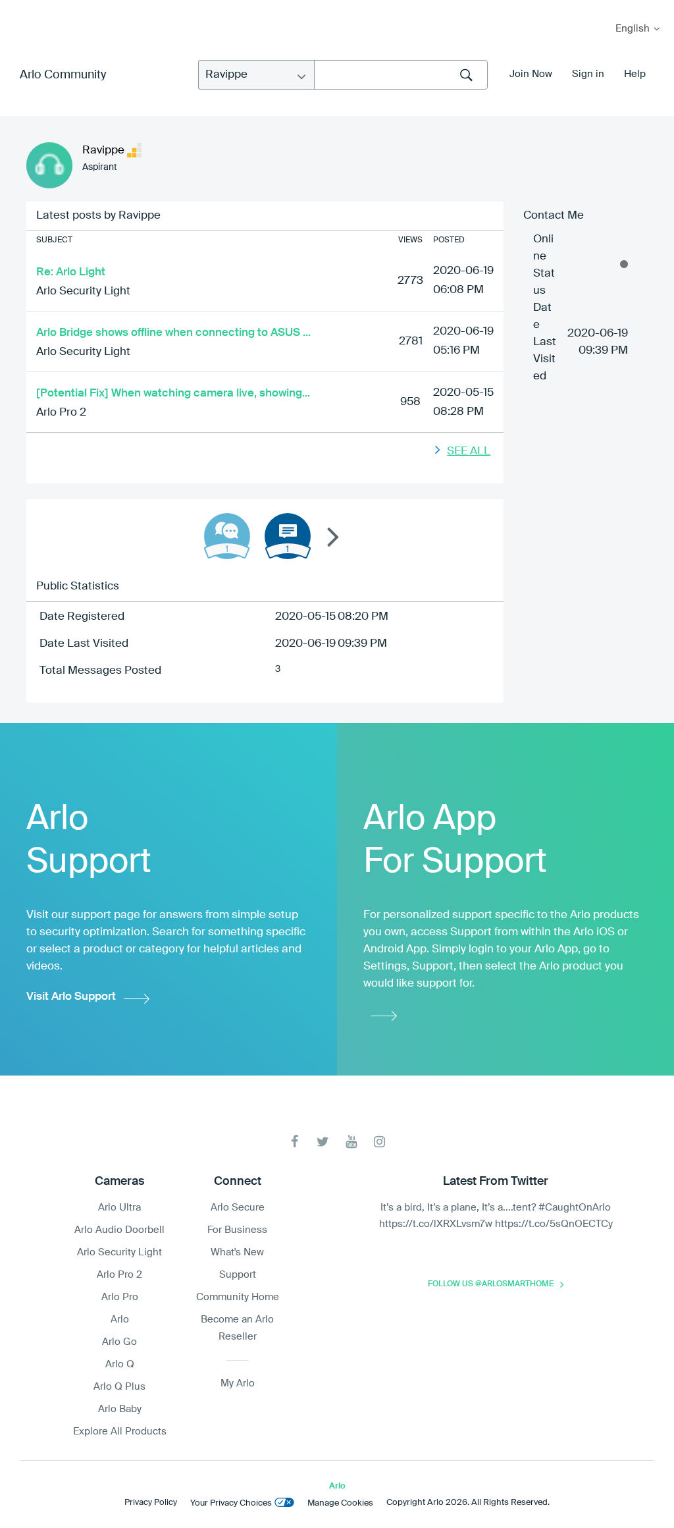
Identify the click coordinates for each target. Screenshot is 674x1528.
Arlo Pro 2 (61, 412)
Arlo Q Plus (119, 1387)
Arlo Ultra (119, 1208)
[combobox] (401, 75)
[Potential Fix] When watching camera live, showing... (173, 393)
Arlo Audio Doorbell (119, 1230)
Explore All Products (120, 1431)
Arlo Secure (238, 1208)
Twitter (323, 1141)
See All (468, 451)
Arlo (120, 1319)
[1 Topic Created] (287, 536)
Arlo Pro (119, 1297)
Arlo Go (119, 1342)
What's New (237, 1252)
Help (635, 74)
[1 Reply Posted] (227, 536)
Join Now (530, 74)
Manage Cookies (340, 1503)
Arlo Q (119, 1364)
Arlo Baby (120, 1409)
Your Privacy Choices (231, 1503)
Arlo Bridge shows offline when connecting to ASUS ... (173, 333)
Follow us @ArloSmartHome (491, 1284)
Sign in (588, 74)
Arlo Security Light (83, 291)
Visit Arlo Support (71, 996)
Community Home (237, 1297)
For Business (237, 1230)
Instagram (379, 1141)
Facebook (294, 1141)
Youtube (351, 1141)
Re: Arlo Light (70, 272)
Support (237, 1275)
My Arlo (19, 8)
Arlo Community (63, 75)
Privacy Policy (150, 1502)
